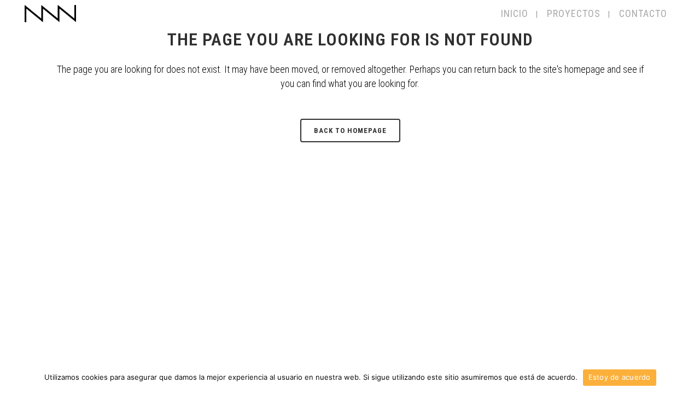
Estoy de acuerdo (619, 377)
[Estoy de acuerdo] (686, 377)
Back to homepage (350, 130)
